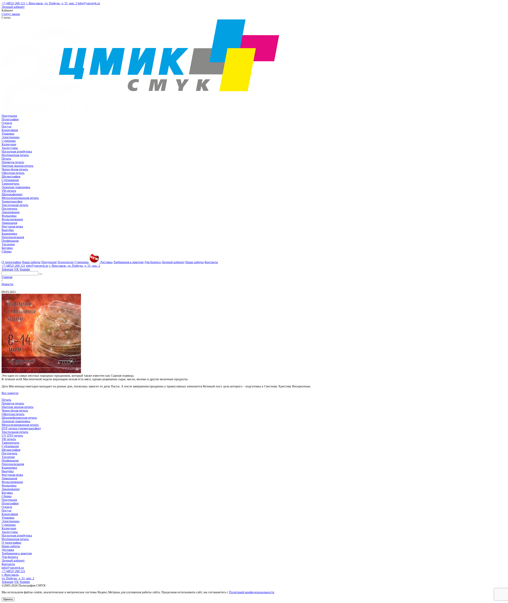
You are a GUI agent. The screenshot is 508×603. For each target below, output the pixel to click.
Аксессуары (10, 148)
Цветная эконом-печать (17, 165)
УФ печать (9, 439)
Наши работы (31, 262)
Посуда (6, 126)
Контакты (211, 262)
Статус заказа (11, 14)
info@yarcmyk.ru (89, 3)
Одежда (7, 123)
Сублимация (10, 180)
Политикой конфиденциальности (251, 592)
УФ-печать (9, 190)
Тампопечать (10, 183)
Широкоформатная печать (19, 417)
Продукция (9, 115)
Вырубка (8, 230)
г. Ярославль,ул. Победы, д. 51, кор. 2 (18, 576)
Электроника (10, 137)
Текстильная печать (15, 205)
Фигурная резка (12, 226)
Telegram (7, 269)
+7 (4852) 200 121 (13, 3)
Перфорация (10, 240)
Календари (9, 144)
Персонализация (13, 237)
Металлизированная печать (20, 198)
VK (16, 269)
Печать (6, 158)
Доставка (106, 262)
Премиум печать (13, 162)
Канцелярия (10, 130)
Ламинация (9, 223)
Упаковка (8, 133)
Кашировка (9, 233)
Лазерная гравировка (16, 187)
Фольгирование (12, 219)
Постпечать (9, 208)
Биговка (7, 248)
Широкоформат (12, 194)
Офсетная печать (13, 173)
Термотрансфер (12, 201)
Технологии (65, 262)
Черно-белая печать (15, 169)
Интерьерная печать (15, 155)
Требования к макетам (128, 262)
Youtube (24, 269)
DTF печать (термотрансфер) (21, 428)
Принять (8, 599)
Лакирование (11, 212)
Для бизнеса (152, 262)
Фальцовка (9, 215)
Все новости (10, 393)
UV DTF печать (12, 435)
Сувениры (9, 140)
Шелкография (11, 176)
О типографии (11, 262)
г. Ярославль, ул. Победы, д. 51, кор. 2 (51, 3)
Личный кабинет (13, 7)
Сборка (7, 251)
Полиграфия (10, 119)
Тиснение (8, 244)
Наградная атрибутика (17, 151)
